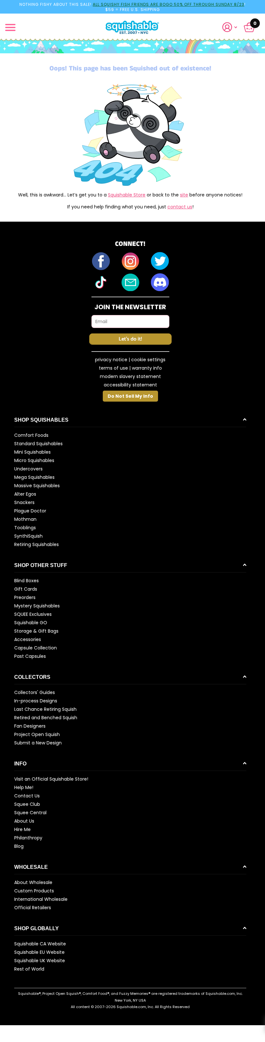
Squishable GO (30, 622)
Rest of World (29, 969)
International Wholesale (41, 899)
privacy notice (111, 359)
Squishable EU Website (39, 952)
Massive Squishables (37, 485)
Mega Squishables (34, 477)
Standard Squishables (38, 443)
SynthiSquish (28, 536)
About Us (24, 821)
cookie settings (148, 359)
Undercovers (28, 469)
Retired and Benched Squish (45, 717)
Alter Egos (25, 494)
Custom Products (34, 891)
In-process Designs (35, 701)
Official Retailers (32, 907)
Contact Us (27, 796)
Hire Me (22, 829)
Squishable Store (126, 195)
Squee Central (30, 812)
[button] (232, 27)
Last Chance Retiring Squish (45, 709)
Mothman (25, 519)
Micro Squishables (34, 460)
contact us (179, 207)
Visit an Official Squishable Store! (51, 779)
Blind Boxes (26, 580)
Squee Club (27, 804)
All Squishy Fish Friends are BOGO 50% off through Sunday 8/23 (168, 4)
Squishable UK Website (39, 960)
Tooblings (25, 527)
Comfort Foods (31, 435)
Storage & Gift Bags (36, 631)
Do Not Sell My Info (130, 396)
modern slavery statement (130, 376)
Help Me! (23, 787)
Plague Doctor (30, 511)
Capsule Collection (35, 648)
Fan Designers (30, 726)
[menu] (10, 27)
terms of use (113, 368)
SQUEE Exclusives (33, 614)
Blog (19, 846)
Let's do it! (130, 339)
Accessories (27, 639)
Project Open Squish (37, 734)
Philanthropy (28, 838)
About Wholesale (33, 882)
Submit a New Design (38, 743)
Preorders (25, 597)
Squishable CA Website (40, 944)
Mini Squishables (32, 452)
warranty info (147, 368)
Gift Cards (25, 589)
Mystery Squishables (37, 606)
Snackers (24, 502)
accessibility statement (130, 385)
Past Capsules (30, 656)
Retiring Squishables (36, 544)
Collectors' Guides (34, 692)
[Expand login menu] (229, 27)
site (184, 195)
